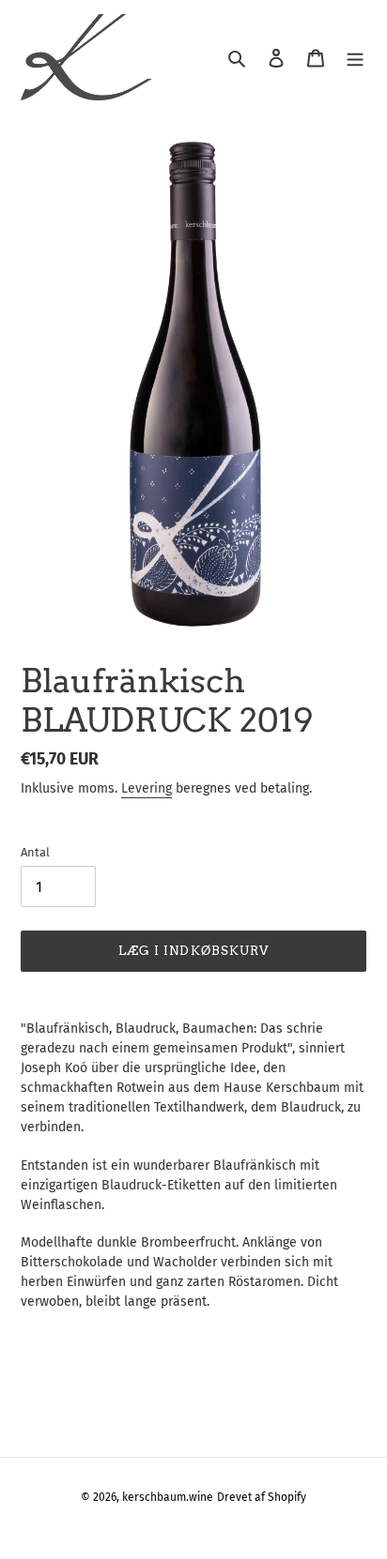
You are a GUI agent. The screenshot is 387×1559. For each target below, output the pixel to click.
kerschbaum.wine (167, 1497)
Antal (35, 852)
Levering (146, 788)
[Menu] (355, 58)
